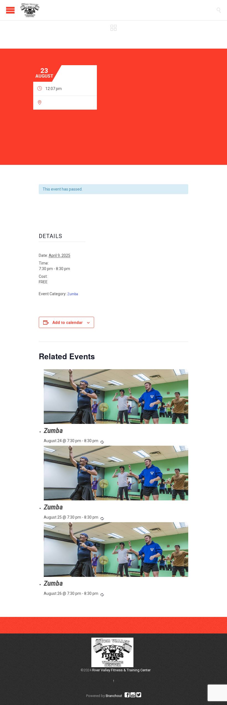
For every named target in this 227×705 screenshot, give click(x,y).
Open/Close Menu (10, 10)
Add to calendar (67, 322)
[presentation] (116, 396)
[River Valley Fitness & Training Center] (29, 10)
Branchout (114, 696)
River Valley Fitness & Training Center (121, 670)
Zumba (72, 294)
